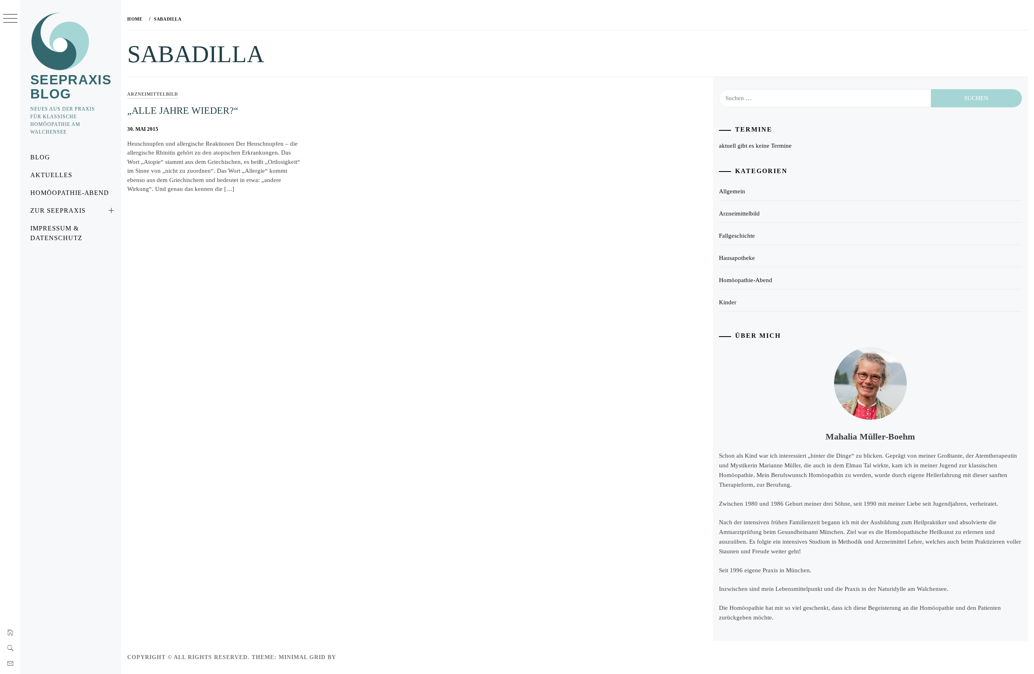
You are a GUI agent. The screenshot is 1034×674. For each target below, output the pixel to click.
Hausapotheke (737, 258)
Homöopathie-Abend (69, 192)
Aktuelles (51, 175)
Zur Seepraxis (57, 210)
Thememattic (361, 657)
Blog (40, 157)
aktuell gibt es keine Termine (755, 145)
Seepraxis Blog (70, 86)
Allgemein (732, 191)
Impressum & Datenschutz (56, 233)
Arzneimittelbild (152, 94)
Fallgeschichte (737, 235)
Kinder (727, 302)
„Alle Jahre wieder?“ (182, 110)
